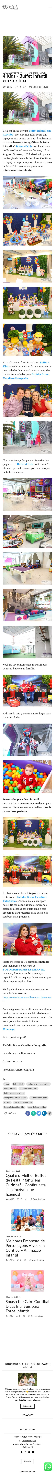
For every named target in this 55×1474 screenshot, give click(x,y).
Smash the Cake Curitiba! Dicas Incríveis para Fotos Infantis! (27, 1306)
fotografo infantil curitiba (14, 1107)
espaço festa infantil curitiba (15, 1098)
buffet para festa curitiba (14, 1093)
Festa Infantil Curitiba (37, 73)
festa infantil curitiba (39, 1098)
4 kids (6, 1084)
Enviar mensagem (29, 1441)
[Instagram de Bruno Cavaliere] (25, 1452)
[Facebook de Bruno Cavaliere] (21, 1452)
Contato (27, 1461)
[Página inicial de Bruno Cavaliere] (10, 7)
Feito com (27, 1472)
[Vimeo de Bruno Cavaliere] (29, 1452)
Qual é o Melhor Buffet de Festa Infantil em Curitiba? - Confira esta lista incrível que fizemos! (26, 1185)
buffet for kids (10, 1089)
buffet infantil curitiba (28, 1089)
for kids (7, 1102)
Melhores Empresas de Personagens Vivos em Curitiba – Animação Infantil (25, 1248)
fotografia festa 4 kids (23, 1102)
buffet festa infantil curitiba (38, 1084)
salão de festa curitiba (37, 1107)
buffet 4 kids (18, 1084)
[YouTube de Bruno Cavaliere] (33, 1452)
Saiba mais (27, 1406)
